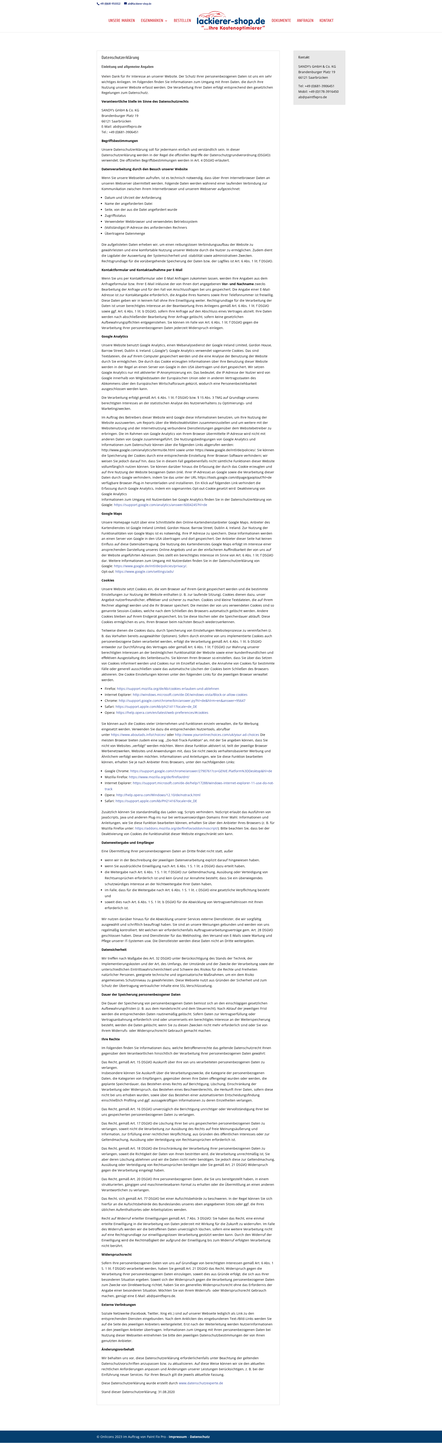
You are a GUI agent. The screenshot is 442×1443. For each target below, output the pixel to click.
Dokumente (281, 21)
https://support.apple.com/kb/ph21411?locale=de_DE (156, 706)
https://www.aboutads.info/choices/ (138, 734)
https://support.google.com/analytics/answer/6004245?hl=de (160, 505)
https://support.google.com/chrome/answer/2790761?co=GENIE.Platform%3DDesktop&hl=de (201, 771)
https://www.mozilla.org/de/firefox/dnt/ (159, 777)
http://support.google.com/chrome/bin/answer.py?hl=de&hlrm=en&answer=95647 (182, 700)
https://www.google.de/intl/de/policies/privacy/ (150, 566)
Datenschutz (200, 1436)
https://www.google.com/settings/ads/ (144, 571)
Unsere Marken (121, 21)
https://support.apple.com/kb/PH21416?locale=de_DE (156, 801)
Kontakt (327, 21)
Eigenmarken (152, 21)
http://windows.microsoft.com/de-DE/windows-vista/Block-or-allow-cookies (190, 694)
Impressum (178, 1436)
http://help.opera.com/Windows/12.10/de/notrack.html (158, 795)
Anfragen (305, 21)
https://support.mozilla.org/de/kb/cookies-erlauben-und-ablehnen (168, 688)
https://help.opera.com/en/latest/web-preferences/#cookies (162, 712)
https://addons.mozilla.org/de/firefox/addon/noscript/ (176, 828)
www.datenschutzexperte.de (201, 1383)
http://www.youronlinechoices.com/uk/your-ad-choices (217, 734)
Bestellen (182, 21)
